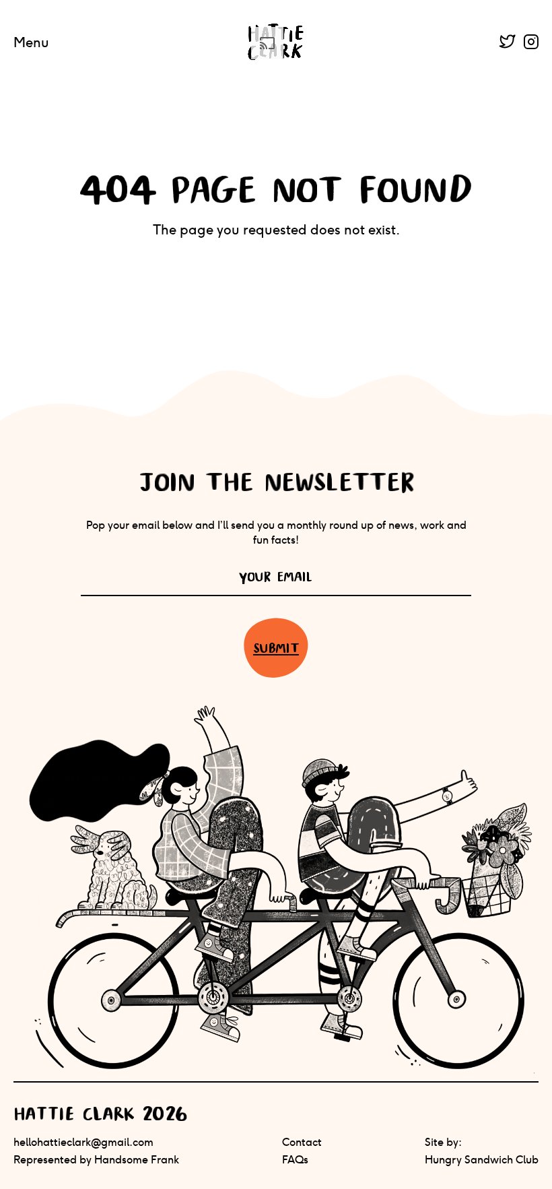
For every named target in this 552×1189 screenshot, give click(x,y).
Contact (302, 1142)
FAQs (295, 1160)
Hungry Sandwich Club (482, 1160)
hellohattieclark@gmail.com (83, 1142)
